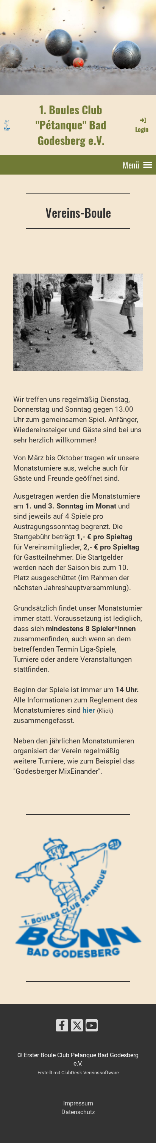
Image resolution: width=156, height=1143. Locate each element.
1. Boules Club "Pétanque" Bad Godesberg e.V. (71, 125)
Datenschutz (78, 1112)
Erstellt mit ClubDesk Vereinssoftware (78, 1072)
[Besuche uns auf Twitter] (77, 1027)
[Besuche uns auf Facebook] (62, 1027)
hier (90, 710)
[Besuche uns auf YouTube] (92, 1027)
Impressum (78, 1103)
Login (141, 129)
